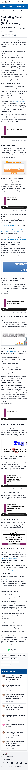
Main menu (13, 1)
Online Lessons (21, 655)
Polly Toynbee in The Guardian (9, 225)
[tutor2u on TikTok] (21, 763)
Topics (23, 11)
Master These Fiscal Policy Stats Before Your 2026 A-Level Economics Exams (15, 717)
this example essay (11, 351)
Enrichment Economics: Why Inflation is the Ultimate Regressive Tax (14, 687)
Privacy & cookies (19, 766)
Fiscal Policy (14, 658)
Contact (3, 766)
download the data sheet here (9, 558)
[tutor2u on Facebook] (3, 763)
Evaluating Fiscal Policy (19, 101)
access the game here (9, 571)
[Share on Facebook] (6, 35)
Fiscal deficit (5, 658)
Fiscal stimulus (6, 665)
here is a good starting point (11, 580)
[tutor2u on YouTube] (12, 763)
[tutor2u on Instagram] (17, 763)
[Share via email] (15, 35)
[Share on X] (12, 35)
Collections (16, 11)
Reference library (6, 11)
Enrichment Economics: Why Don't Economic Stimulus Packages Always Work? (14, 677)
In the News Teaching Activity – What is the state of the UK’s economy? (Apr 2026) (15, 707)
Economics (4, 655)
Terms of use (10, 766)
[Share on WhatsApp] (9, 35)
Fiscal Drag (15, 662)
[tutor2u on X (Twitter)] (8, 763)
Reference (12, 655)
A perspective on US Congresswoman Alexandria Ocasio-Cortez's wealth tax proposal (14, 230)
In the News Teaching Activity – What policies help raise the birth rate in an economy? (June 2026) (15, 697)
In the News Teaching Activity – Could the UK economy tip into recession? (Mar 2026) (15, 734)
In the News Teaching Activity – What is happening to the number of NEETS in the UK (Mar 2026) (15, 744)
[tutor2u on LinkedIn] (25, 763)
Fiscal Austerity (6, 662)
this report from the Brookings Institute (15, 239)
